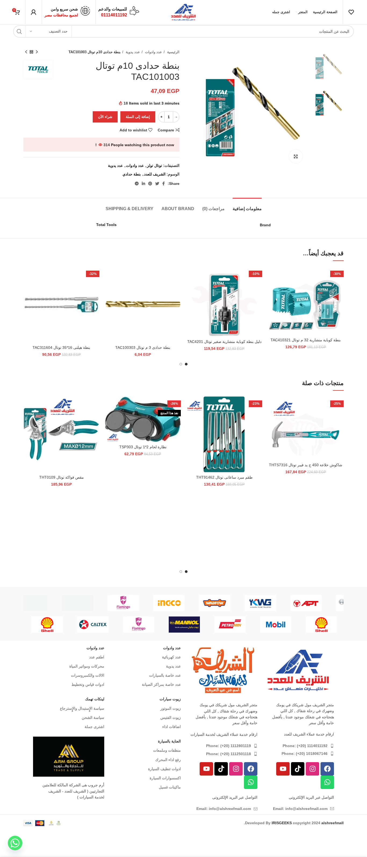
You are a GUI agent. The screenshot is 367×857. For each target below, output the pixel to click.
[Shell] (321, 624)
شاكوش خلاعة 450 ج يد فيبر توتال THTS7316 (305, 465)
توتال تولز (154, 165)
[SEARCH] (19, 31)
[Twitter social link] (157, 183)
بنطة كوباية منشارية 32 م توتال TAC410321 (306, 340)
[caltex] (93, 624)
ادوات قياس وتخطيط (87, 684)
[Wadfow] (321, 603)
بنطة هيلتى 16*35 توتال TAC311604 (61, 347)
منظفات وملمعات (167, 750)
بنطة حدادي (132, 174)
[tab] (247, 206)
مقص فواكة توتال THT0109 (61, 477)
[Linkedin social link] (143, 183)
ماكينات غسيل (170, 787)
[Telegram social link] (136, 183)
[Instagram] (312, 769)
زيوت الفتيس (170, 717)
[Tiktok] (297, 769)
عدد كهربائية (171, 657)
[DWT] (184, 603)
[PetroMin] (230, 624)
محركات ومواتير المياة (86, 666)
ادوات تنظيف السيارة (164, 769)
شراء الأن (105, 117)
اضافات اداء (171, 727)
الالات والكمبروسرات (87, 675)
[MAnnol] (184, 624)
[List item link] (298, 746)
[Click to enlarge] (296, 156)
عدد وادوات (153, 52)
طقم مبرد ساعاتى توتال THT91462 (224, 477)
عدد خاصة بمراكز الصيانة (161, 684)
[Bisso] (138, 603)
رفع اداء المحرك (168, 760)
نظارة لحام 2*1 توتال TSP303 (143, 447)
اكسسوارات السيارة (165, 778)
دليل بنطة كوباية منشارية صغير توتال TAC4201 (224, 341)
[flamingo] (230, 603)
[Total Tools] (93, 603)
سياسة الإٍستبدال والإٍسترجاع (82, 708)
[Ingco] (276, 603)
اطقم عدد (96, 657)
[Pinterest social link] (150, 183)
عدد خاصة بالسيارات (165, 675)
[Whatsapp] (327, 782)
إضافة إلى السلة (138, 117)
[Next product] (26, 52)
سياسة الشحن (93, 717)
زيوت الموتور (170, 708)
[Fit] (47, 603)
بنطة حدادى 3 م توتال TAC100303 (142, 347)
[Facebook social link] (163, 183)
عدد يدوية (132, 52)
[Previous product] (36, 52)
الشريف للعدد (154, 174)
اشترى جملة (94, 727)
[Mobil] (275, 624)
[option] (327, 65)
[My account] (33, 12)
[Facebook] (327, 769)
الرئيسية (172, 52)
